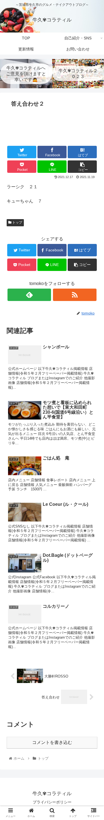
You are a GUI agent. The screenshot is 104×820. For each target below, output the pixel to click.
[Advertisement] (52, 126)
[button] (93, 584)
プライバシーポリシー (52, 802)
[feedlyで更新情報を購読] (29, 295)
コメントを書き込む (52, 742)
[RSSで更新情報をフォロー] (75, 295)
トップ (16, 222)
